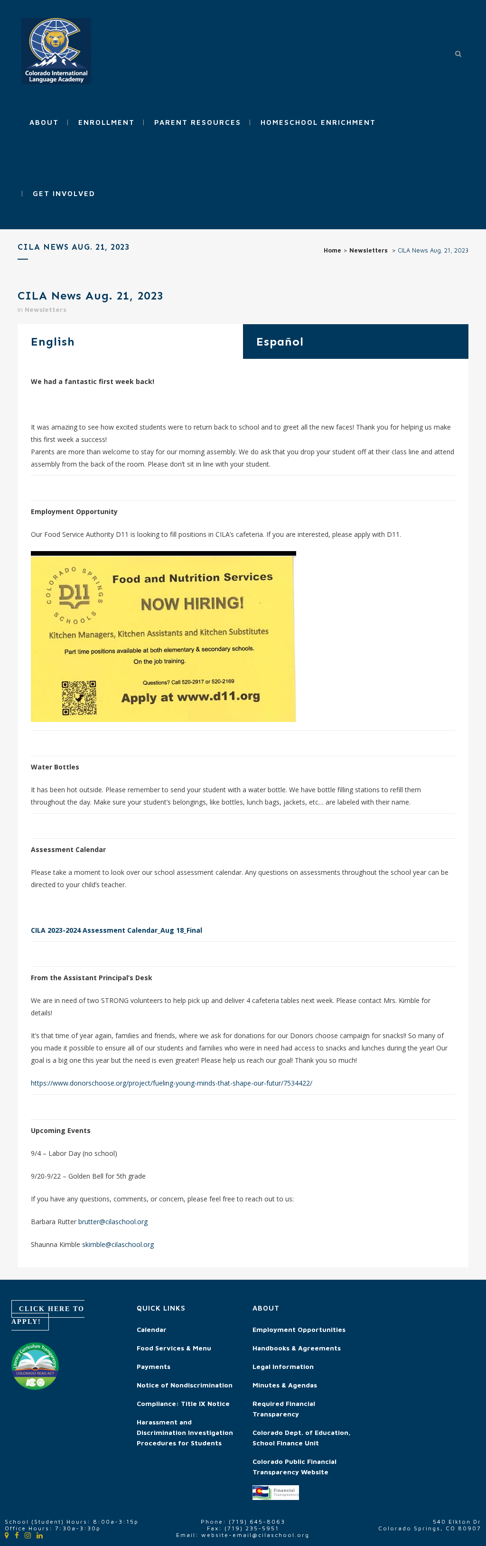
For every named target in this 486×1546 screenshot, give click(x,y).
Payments (153, 1366)
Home (332, 250)
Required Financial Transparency (283, 1408)
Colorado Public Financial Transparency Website (294, 1466)
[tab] (130, 341)
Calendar (152, 1329)
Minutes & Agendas (284, 1385)
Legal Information (283, 1366)
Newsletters (368, 250)
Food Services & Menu (174, 1348)
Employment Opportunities (299, 1329)
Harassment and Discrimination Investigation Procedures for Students (185, 1432)
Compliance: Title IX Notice (183, 1403)
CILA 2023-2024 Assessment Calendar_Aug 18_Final (116, 930)
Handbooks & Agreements (296, 1348)
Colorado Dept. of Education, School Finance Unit (301, 1437)
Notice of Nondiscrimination (185, 1385)
